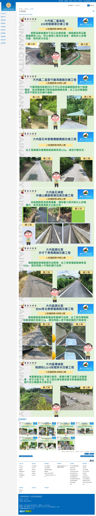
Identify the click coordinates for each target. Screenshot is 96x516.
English (75, 1)
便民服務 (46, 463)
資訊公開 (3, 39)
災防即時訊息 (72, 467)
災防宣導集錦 (72, 482)
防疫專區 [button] (3, 30)
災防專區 (72, 463)
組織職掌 (21, 469)
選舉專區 (59, 463)
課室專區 (85, 463)
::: (1, 0)
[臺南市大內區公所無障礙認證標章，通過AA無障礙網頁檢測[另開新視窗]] (28, 511)
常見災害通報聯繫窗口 (74, 465)
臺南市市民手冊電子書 (49, 473)
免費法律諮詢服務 (48, 469)
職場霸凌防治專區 (86, 480)
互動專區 (21, 487)
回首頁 (70, 1)
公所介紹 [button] (3, 13)
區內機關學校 (21, 475)
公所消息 (31, 9)
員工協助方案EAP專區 (87, 482)
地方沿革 (33, 467)
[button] (28, 429)
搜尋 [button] (88, 5)
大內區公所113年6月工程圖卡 (87, 456)
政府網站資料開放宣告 (24, 496)
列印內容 (93, 11)
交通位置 (33, 469)
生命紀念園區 (85, 469)
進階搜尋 (92, 5)
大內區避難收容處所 (74, 475)
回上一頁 (87, 453)
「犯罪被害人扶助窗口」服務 (49, 476)
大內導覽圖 (34, 465)
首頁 (21, 9)
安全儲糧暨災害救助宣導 (75, 478)
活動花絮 (3, 43)
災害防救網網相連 (73, 480)
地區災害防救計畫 (73, 473)
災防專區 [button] (3, 26)
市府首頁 (80, 1)
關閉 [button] (92, 460)
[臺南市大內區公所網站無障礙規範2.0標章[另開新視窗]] (22, 511)
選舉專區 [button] (3, 23)
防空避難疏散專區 (73, 476)
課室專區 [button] (3, 33)
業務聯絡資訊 (21, 471)
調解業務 (46, 471)
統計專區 (84, 467)
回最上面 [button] (92, 453)
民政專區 (84, 473)
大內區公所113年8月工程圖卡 (26, 456)
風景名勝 (33, 471)
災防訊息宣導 (72, 469)
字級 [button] (94, 1)
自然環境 (33, 473)
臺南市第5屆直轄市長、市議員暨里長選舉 (62, 466)
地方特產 (33, 475)
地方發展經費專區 (86, 478)
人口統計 (21, 476)
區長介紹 (21, 465)
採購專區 (84, 465)
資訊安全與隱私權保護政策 (36, 496)
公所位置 (21, 473)
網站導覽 (61, 1)
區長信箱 (21, 490)
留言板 (20, 491)
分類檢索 (66, 1)
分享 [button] (92, 1)
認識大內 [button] (3, 16)
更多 (71, 484)
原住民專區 (85, 475)
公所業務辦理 (47, 467)
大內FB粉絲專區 (87, 1)
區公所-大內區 (8, 6)
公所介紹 (26, 9)
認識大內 (34, 463)
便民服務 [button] (3, 20)
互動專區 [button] (3, 36)
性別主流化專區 (86, 471)
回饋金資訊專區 (86, 476)
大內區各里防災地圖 (74, 471)
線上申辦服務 (47, 465)
